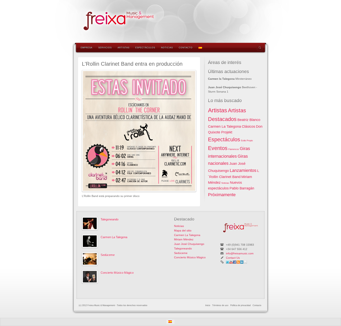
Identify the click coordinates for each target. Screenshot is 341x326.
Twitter (227, 262)
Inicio (207, 305)
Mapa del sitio (182, 230)
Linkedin (241, 262)
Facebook (234, 262)
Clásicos (248, 126)
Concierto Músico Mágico (117, 272)
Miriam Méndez (183, 239)
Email (245, 262)
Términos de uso (220, 305)
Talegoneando (109, 219)
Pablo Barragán (242, 188)
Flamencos (233, 149)
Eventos (218, 148)
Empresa (86, 47)
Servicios (105, 47)
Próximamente (222, 194)
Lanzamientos (243, 170)
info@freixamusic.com (240, 253)
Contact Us (233, 257)
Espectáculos (145, 47)
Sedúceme (108, 255)
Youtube (231, 262)
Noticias (167, 47)
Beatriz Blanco (248, 120)
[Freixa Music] (117, 20)
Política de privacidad (240, 305)
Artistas (123, 47)
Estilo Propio (247, 140)
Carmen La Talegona (224, 126)
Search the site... (260, 48)
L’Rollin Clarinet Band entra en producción (132, 64)
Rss (238, 262)
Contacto (186, 47)
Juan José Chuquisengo (189, 243)
